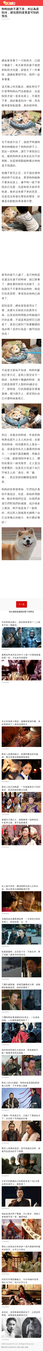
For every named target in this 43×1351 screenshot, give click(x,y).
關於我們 (4, 1347)
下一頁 (22, 604)
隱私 (22, 1347)
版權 (26, 1347)
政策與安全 (12, 1347)
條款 (19, 1347)
